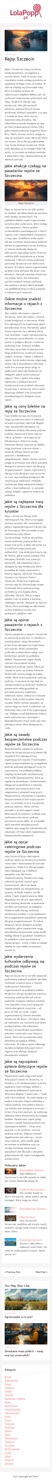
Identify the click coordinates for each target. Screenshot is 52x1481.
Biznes (8, 1377)
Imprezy (9, 1395)
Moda (8, 1402)
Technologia (11, 1438)
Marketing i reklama (15, 1398)
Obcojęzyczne (12, 1413)
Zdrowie (9, 1463)
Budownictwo (11, 1380)
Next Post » (41, 1272)
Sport (7, 1434)
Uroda (8, 1452)
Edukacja (9, 1387)
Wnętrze (9, 1460)
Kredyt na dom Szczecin (32, 1189)
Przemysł (9, 1424)
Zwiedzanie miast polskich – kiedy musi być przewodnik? (24, 1353)
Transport (10, 1442)
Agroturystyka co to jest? (19, 1317)
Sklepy (8, 1431)
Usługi (8, 1456)
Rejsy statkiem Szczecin (32, 1170)
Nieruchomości (13, 1409)
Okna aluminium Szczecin (33, 1208)
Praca (8, 1416)
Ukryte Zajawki (12, 1449)
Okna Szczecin (27, 1217)
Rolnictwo (10, 1427)
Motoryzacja (11, 1406)
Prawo (8, 1420)
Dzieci (8, 1384)
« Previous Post (12, 1272)
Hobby (8, 1391)
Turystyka (10, 54)
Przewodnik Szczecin (31, 1240)
